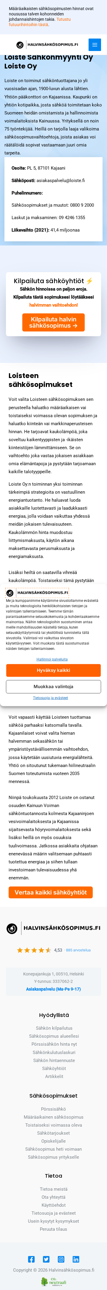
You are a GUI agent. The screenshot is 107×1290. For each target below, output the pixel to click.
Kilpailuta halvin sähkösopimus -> (53, 322)
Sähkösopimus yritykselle (53, 1157)
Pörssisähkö (53, 1109)
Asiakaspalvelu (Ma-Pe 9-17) (53, 989)
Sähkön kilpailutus (54, 1028)
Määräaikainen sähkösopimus (54, 1117)
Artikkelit (54, 1076)
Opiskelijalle (53, 1141)
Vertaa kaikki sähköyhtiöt (51, 892)
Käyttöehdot (54, 1205)
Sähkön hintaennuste (54, 1060)
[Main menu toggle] (95, 45)
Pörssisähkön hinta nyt (54, 1044)
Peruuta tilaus (53, 1229)
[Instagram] (61, 1259)
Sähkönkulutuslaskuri (54, 1052)
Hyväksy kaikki (53, 670)
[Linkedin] (76, 1259)
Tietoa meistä (53, 1189)
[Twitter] (46, 1259)
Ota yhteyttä (53, 1197)
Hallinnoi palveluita (52, 659)
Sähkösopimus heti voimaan (53, 1149)
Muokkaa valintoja (53, 686)
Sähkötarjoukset (53, 1133)
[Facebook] (31, 1259)
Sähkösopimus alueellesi (54, 1036)
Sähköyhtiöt (54, 1068)
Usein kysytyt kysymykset (53, 1221)
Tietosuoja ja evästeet (50, 698)
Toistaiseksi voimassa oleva (53, 1125)
